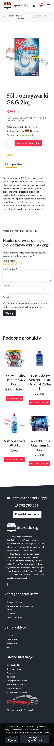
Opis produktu (15, 164)
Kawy (9, 609)
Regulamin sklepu (14, 665)
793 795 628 (28, 505)
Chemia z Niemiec (14, 602)
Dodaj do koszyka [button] (14, 459)
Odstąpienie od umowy (16, 680)
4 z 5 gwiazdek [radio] (16, 263)
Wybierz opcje (14, 398)
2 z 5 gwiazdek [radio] (8, 263)
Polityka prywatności (34, 739)
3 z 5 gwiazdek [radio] (12, 263)
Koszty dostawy (13, 669)
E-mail (7, 297)
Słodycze (10, 613)
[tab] (15, 164)
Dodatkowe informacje (16, 692)
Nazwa (7, 285)
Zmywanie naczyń (14, 617)
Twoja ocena (9, 260)
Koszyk (9, 635)
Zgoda (12, 740)
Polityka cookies (13, 688)
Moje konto (11, 643)
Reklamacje (11, 676)
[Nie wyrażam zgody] (50, 734)
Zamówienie (11, 639)
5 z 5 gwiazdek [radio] (20, 263)
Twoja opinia (10, 269)
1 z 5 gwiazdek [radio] (4, 263)
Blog (8, 647)
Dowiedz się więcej (39, 402)
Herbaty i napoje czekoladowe (19, 606)
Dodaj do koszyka (28, 143)
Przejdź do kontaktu (27, 514)
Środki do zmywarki (20, 16)
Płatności (10, 673)
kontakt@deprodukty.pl (28, 498)
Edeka (9, 154)
